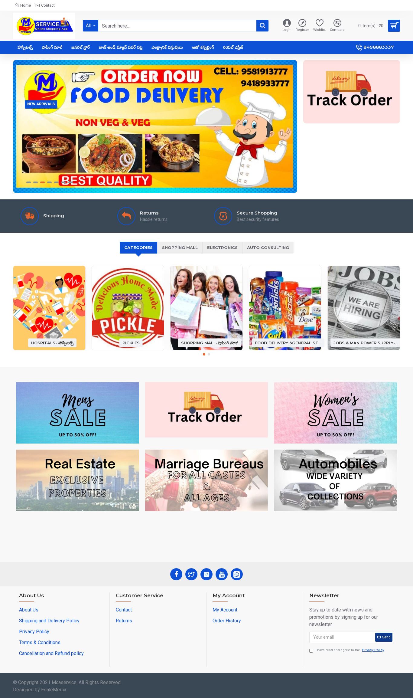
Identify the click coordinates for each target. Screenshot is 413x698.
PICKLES (131, 342)
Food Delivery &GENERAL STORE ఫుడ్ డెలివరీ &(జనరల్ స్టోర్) (288, 342)
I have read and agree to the (349, 650)
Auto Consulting (268, 247)
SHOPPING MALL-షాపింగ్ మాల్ (209, 342)
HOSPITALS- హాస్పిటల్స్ (52, 342)
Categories (138, 247)
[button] (204, 354)
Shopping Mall (180, 247)
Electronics (222, 247)
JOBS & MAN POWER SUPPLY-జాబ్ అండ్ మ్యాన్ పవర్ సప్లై (366, 342)
